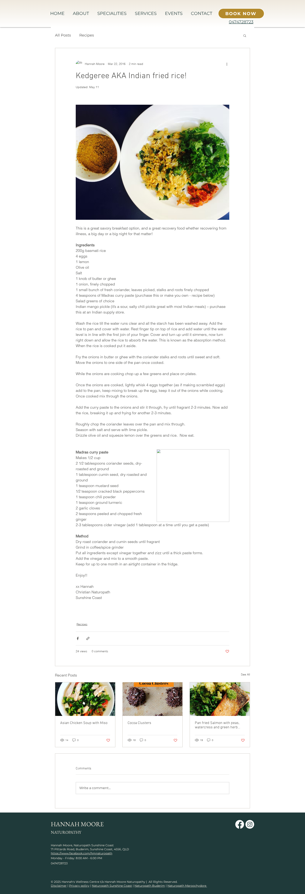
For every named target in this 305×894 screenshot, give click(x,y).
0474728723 (241, 21)
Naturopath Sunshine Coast (112, 886)
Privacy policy (79, 886)
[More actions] (226, 63)
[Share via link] (88, 638)
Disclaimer (59, 886)
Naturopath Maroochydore (187, 886)
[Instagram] (249, 824)
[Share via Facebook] (78, 638)
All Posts (63, 35)
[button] (245, 35)
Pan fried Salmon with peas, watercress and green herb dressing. (217, 725)
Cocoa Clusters (139, 723)
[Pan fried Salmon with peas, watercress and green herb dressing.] (220, 699)
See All (245, 674)
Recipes (86, 35)
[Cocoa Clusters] (153, 699)
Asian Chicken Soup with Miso (83, 723)
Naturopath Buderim (149, 886)
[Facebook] (239, 824)
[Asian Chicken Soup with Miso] (85, 699)
